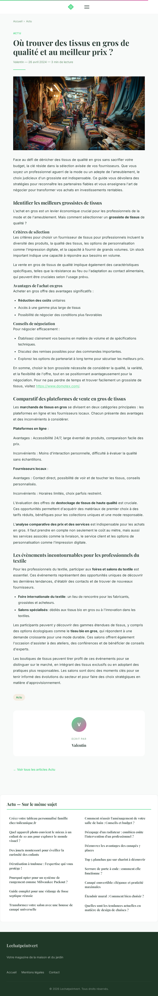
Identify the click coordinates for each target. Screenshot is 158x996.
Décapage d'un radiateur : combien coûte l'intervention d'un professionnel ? (114, 834)
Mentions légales (32, 972)
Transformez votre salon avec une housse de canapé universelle (41, 907)
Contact (54, 972)
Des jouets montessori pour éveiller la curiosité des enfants (36, 852)
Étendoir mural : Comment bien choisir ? (114, 896)
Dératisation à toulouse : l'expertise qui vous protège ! (41, 866)
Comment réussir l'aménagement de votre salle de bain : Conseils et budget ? (115, 820)
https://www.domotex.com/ (57, 386)
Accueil (17, 21)
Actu (29, 21)
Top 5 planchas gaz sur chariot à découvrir (115, 859)
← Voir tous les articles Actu (34, 769)
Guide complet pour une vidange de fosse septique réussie (39, 893)
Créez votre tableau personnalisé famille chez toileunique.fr (38, 820)
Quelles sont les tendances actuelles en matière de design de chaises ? (113, 908)
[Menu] (87, 7)
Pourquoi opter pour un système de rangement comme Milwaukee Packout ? (38, 879)
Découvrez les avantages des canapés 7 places (112, 848)
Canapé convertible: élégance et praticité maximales (114, 884)
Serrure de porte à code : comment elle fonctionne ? (113, 871)
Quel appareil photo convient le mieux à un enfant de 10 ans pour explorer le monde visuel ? (40, 836)
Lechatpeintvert (22, 945)
